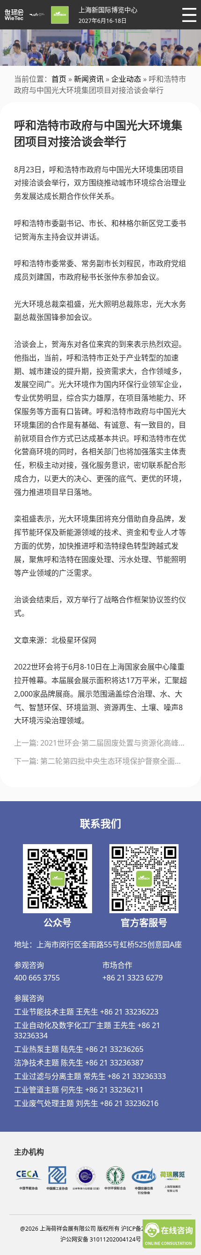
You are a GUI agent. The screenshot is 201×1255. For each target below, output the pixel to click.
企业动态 (126, 79)
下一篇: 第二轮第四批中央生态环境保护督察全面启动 (100, 761)
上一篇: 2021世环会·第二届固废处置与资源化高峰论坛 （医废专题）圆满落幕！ (100, 743)
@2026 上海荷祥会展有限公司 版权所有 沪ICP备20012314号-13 (100, 1229)
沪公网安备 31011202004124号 (100, 1239)
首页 (58, 79)
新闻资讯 (89, 79)
